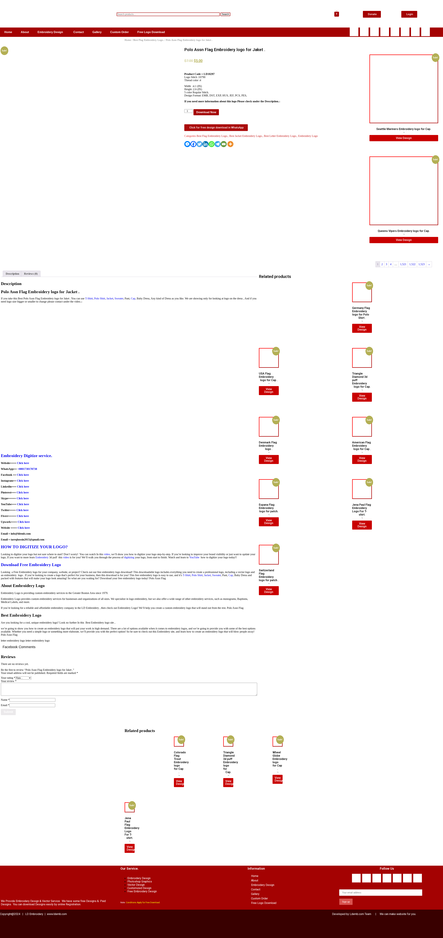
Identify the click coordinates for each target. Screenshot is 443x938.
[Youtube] (384, 32)
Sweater (119, 298)
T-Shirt (89, 298)
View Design (404, 138)
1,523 (421, 264)
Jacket (109, 298)
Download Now (206, 112)
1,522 (412, 264)
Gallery (97, 32)
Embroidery (41, 557)
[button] (51, 32)
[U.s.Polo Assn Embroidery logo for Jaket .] (21, 147)
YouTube (194, 557)
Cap (133, 298)
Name (5, 699)
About (25, 32)
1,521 (403, 264)
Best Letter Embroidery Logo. (280, 135)
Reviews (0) (31, 273)
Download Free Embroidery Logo (31, 564)
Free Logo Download (151, 32)
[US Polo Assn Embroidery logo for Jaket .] (13, 144)
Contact (78, 32)
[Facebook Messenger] (187, 144)
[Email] (224, 144)
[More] (230, 144)
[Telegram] (218, 144)
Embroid (9, 455)
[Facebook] (354, 32)
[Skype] (374, 32)
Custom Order (119, 32)
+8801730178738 (27, 468)
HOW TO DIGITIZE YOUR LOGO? (34, 547)
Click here (23, 463)
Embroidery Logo (308, 135)
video (107, 554)
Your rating (8, 677)
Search (225, 14)
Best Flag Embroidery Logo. (148, 40)
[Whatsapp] (364, 32)
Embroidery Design (50, 32)
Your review (8, 681)
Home (8, 32)
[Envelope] (395, 32)
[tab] (12, 274)
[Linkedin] (405, 32)
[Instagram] (415, 32)
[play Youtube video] (129, 378)
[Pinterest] (425, 32)
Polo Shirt (99, 298)
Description (12, 273)
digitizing (129, 557)
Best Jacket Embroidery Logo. (246, 135)
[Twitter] (199, 144)
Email (5, 705)
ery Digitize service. (34, 455)
